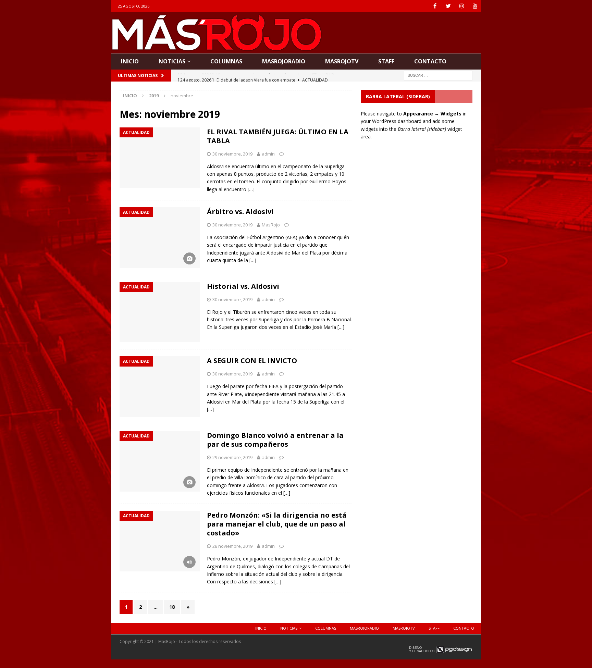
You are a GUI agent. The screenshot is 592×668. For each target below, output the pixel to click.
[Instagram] (462, 6)
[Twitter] (448, 6)
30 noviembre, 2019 (232, 154)
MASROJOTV (341, 61)
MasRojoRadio (283, 61)
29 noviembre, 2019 (232, 457)
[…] (251, 189)
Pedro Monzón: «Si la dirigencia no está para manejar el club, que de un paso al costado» (277, 523)
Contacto (430, 61)
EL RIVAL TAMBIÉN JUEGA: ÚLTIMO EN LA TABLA (277, 136)
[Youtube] (475, 6)
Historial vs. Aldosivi (243, 286)
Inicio (130, 61)
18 (172, 607)
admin (268, 154)
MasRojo (271, 225)
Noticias (172, 61)
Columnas (226, 61)
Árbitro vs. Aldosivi (240, 211)
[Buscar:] (438, 75)
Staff (386, 61)
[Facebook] (435, 6)
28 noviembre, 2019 (232, 546)
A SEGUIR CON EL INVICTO (252, 360)
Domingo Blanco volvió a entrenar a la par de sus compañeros (275, 440)
